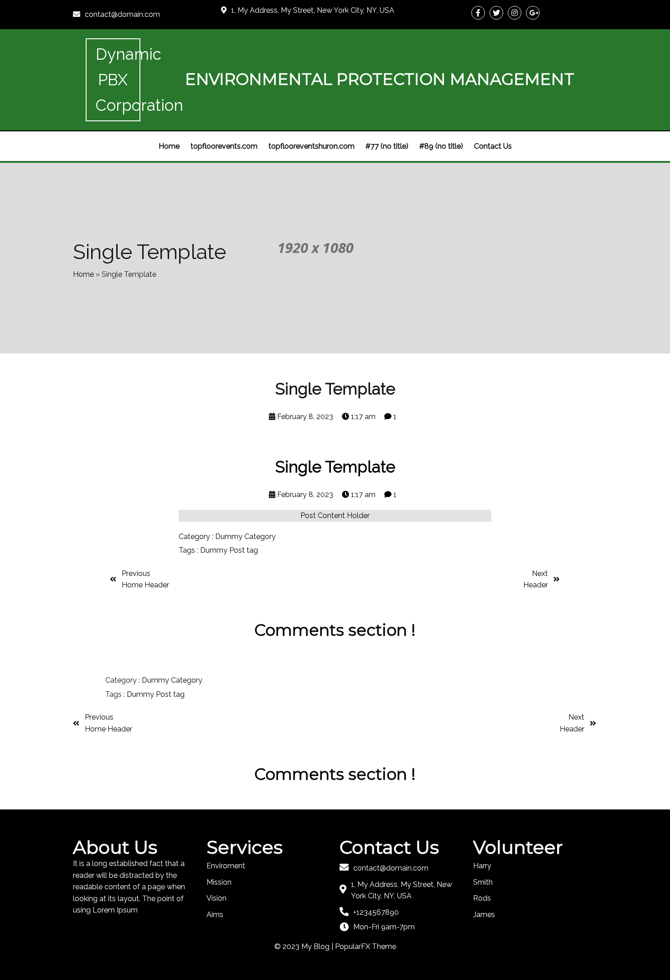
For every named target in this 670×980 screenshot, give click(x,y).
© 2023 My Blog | (304, 946)
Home (83, 274)
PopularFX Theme (365, 946)
